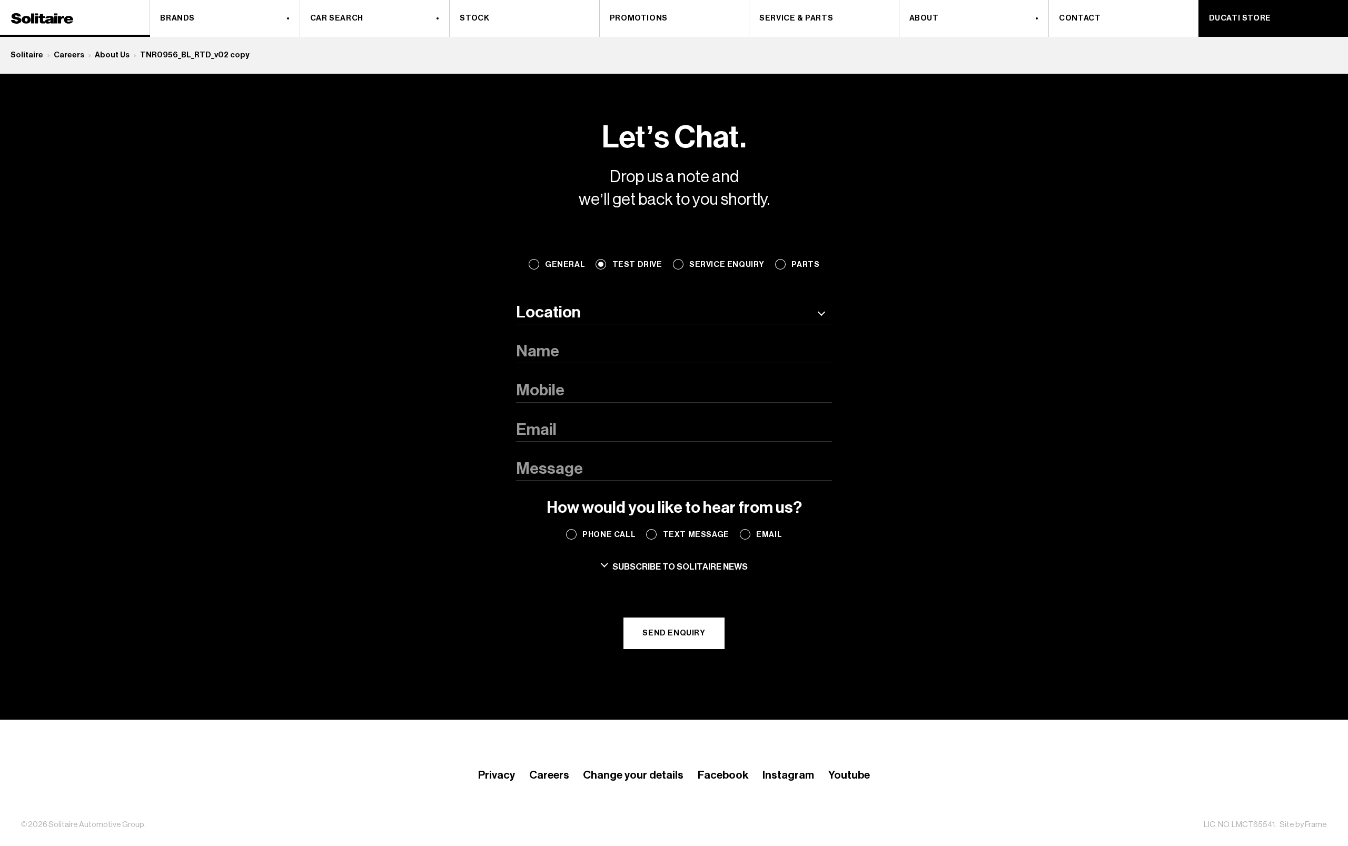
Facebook (723, 775)
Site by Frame (1303, 825)
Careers (69, 55)
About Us (112, 55)
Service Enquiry (727, 264)
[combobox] (674, 312)
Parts (805, 264)
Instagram (788, 775)
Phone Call (609, 535)
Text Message (696, 535)
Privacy (496, 775)
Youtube (849, 775)
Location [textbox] (548, 312)
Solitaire (27, 55)
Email (769, 535)
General (565, 264)
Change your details (633, 775)
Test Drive (637, 264)
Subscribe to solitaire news (680, 566)
